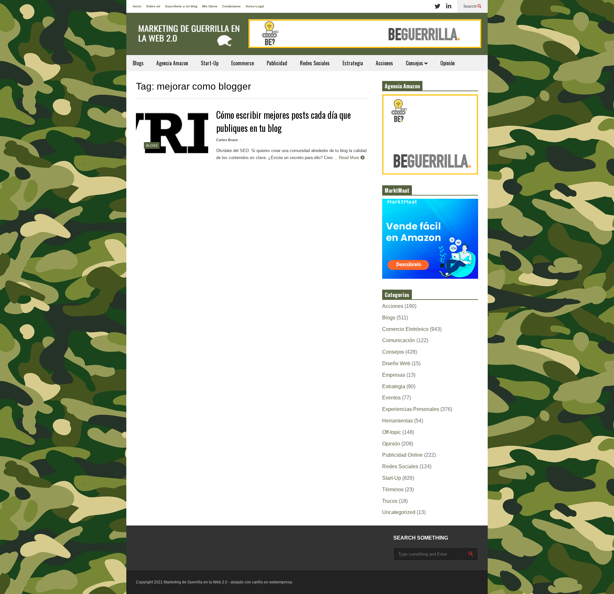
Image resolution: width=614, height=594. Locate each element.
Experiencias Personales (410, 409)
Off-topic (391, 432)
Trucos (390, 501)
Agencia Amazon (172, 63)
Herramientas (397, 420)
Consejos (415, 63)
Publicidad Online (402, 455)
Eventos (391, 397)
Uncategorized (398, 512)
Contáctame (231, 6)
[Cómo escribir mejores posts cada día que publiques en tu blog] (172, 133)
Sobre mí (153, 6)
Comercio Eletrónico (405, 329)
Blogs (138, 63)
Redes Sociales (315, 63)
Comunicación (398, 340)
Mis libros (209, 6)
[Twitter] (437, 6)
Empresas (393, 375)
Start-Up (209, 63)
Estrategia (352, 63)
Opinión (447, 63)
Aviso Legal (255, 6)
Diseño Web (396, 363)
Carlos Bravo (227, 140)
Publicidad (277, 63)
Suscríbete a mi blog (181, 6)
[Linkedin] (448, 6)
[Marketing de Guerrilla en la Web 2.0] (187, 37)
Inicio (137, 6)
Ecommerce (242, 63)
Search (470, 6)
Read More (349, 157)
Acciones (384, 63)
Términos (393, 489)
